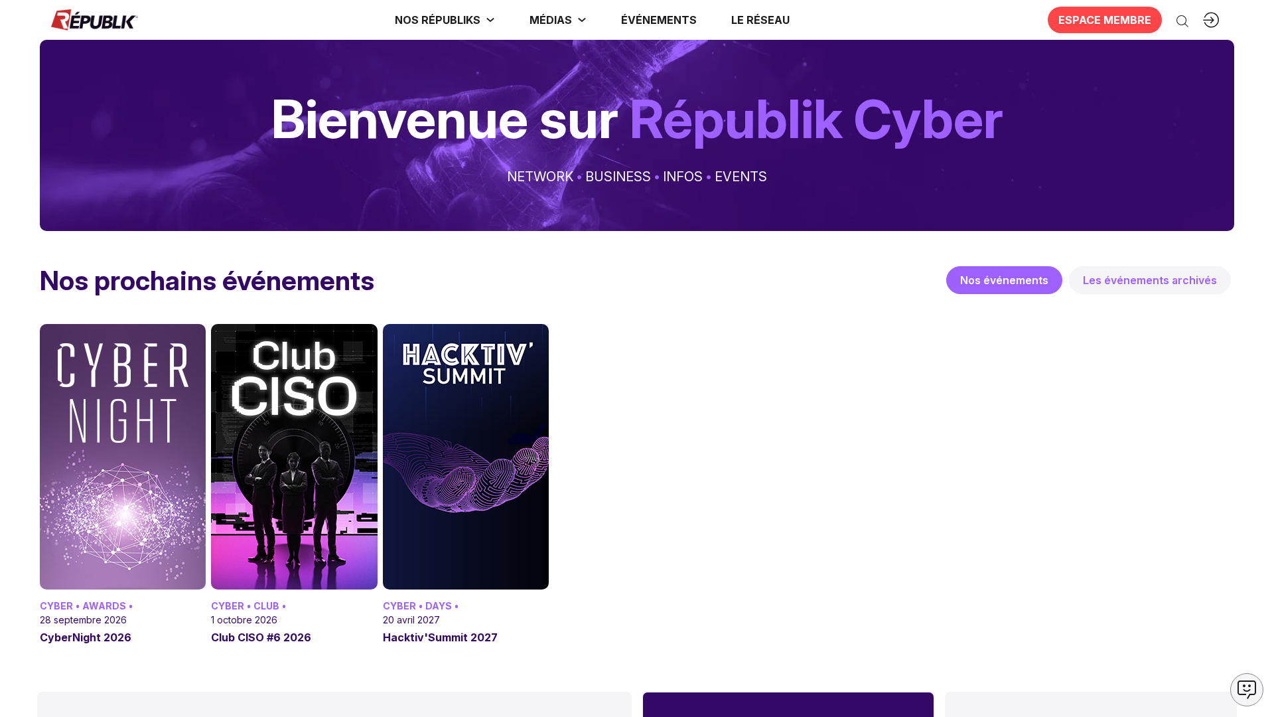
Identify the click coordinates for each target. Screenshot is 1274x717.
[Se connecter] (1211, 20)
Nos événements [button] (1004, 280)
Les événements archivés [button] (1150, 280)
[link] (445, 20)
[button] (658, 20)
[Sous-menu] (490, 20)
